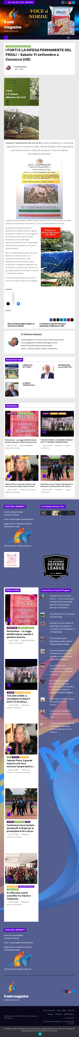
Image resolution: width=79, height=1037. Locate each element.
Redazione (59, 445)
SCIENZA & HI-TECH (13, 889)
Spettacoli (54, 413)
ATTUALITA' (45, 413)
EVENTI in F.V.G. (55, 457)
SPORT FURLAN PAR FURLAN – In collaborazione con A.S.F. (59, 1023)
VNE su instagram (49, 1010)
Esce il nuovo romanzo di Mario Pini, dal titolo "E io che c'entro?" (62, 702)
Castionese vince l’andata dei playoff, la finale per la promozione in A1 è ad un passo (57, 486)
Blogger (50, 1014)
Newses (33, 1016)
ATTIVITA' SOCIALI (12, 886)
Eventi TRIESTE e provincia (26, 886)
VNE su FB (71, 1010)
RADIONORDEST (69, 1014)
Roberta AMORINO (26, 445)
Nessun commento (12, 448)
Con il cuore (24, 457)
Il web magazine (16, 996)
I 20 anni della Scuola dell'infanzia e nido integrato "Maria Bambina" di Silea (61, 641)
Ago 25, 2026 (12, 445)
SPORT (63, 457)
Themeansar (8, 1018)
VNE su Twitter (61, 1010)
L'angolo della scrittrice (26, 413)
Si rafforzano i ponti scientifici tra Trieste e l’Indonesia (19, 895)
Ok (40, 1034)
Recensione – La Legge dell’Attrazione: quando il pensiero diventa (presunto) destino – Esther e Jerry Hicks (21, 442)
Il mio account (69, 1018)
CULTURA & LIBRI (12, 413)
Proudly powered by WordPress (15, 1016)
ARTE (9, 457)
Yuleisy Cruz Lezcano (27, 490)
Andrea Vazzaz (21, 67)
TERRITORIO (62, 413)
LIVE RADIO (58, 1014)
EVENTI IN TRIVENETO (12, 46)
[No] (76, 1032)
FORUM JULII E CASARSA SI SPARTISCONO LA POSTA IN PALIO (60, 714)
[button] (73, 37)
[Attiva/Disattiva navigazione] (68, 37)
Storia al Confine (25, 46)
